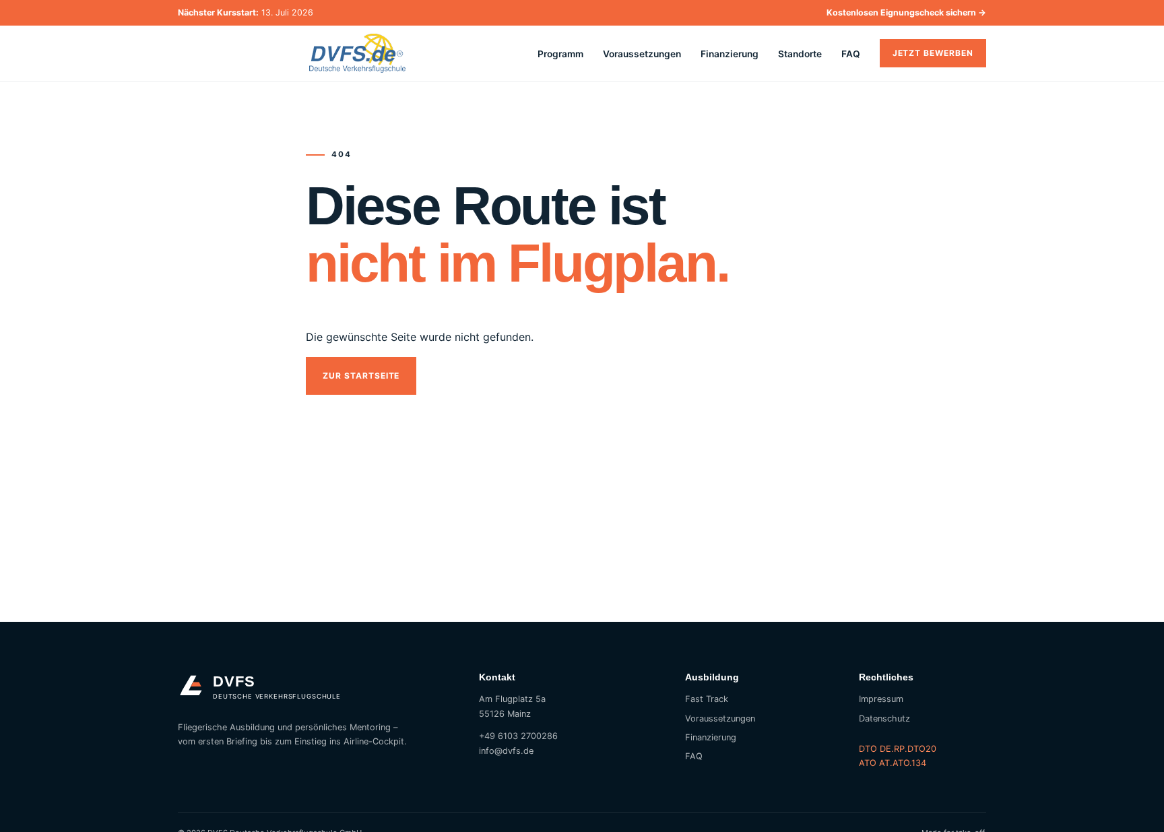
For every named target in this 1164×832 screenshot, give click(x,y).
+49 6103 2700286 (518, 736)
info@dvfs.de (506, 751)
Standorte (800, 54)
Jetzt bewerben (933, 53)
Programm (560, 54)
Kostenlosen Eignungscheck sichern (906, 12)
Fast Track (706, 699)
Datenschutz (884, 718)
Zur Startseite (361, 376)
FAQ (850, 54)
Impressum (881, 699)
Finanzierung (729, 54)
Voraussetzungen (642, 54)
